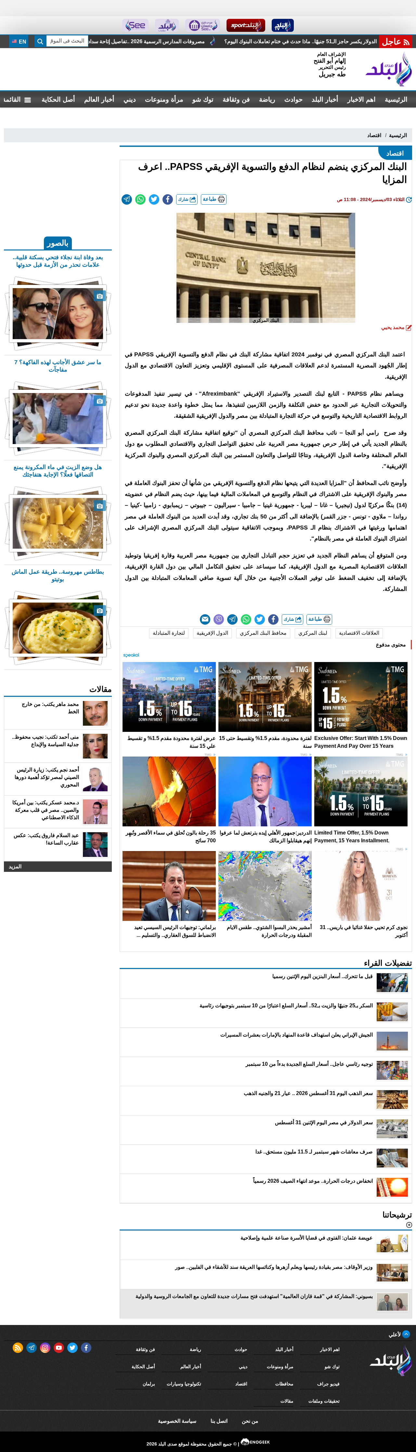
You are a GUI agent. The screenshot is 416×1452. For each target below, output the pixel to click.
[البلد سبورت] (246, 25)
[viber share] (219, 619)
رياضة (267, 99)
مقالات (286, 1401)
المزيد (15, 866)
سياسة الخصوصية (177, 1421)
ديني (130, 99)
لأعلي (395, 1334)
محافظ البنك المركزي (263, 633)
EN (22, 42)
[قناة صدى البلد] (283, 25)
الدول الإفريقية (212, 633)
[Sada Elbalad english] (135, 25)
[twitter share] (154, 199)
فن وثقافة (236, 99)
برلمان (149, 1383)
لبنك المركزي (312, 633)
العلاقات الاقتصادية (359, 633)
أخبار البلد (325, 99)
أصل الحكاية (58, 99)
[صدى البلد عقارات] (167, 25)
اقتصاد (374, 135)
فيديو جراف (328, 1383)
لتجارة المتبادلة (169, 633)
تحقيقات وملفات (324, 1401)
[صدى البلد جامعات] (202, 25)
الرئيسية (396, 99)
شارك (184, 199)
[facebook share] (167, 199)
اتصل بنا (219, 1421)
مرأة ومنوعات (164, 99)
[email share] (127, 199)
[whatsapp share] (140, 199)
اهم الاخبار (361, 99)
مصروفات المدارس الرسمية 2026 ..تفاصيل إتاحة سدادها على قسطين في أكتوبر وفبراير (223, 41)
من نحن (250, 1421)
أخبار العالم (99, 99)
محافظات (284, 1383)
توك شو (203, 99)
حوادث (293, 99)
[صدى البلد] (388, 69)
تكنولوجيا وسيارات (184, 1383)
